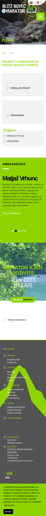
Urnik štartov (13, 398)
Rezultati (11, 371)
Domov (4, 53)
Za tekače (12, 368)
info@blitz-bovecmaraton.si (20, 460)
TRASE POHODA (17, 320)
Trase (9, 374)
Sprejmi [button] (8, 512)
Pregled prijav (20, 88)
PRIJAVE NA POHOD (16, 407)
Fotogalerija (14, 418)
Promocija (13, 437)
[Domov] (19, 8)
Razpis (10, 380)
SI (34, 2)
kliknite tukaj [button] (9, 505)
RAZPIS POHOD (14, 410)
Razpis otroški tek (15, 389)
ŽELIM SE (23, 300)
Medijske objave (14, 442)
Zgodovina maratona (17, 377)
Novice (10, 349)
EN (41, 2)
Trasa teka (12, 395)
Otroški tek (13, 385)
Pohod (10, 403)
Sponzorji (11, 440)
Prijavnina (17, 115)
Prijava (11, 355)
